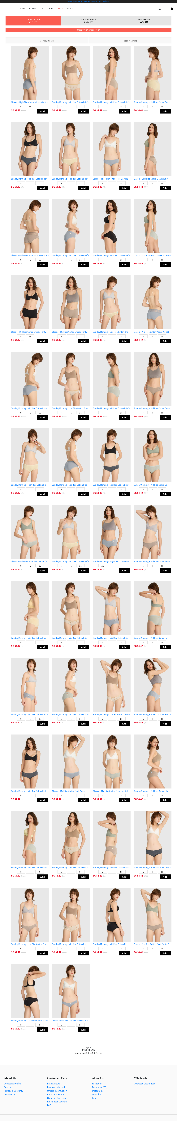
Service (7, 1087)
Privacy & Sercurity (13, 1090)
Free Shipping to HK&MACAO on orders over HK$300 (88, 1)
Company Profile (12, 1083)
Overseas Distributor (144, 1083)
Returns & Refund (56, 1094)
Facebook (97, 1083)
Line (94, 1098)
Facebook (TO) (99, 1087)
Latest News (53, 1083)
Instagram (97, 1090)
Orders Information (57, 1090)
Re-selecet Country (57, 1101)
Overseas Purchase (57, 1098)
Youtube (96, 1094)
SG (13, 110)
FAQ (49, 1105)
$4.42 (18, 110)
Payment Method (56, 1087)
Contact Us (9, 1094)
